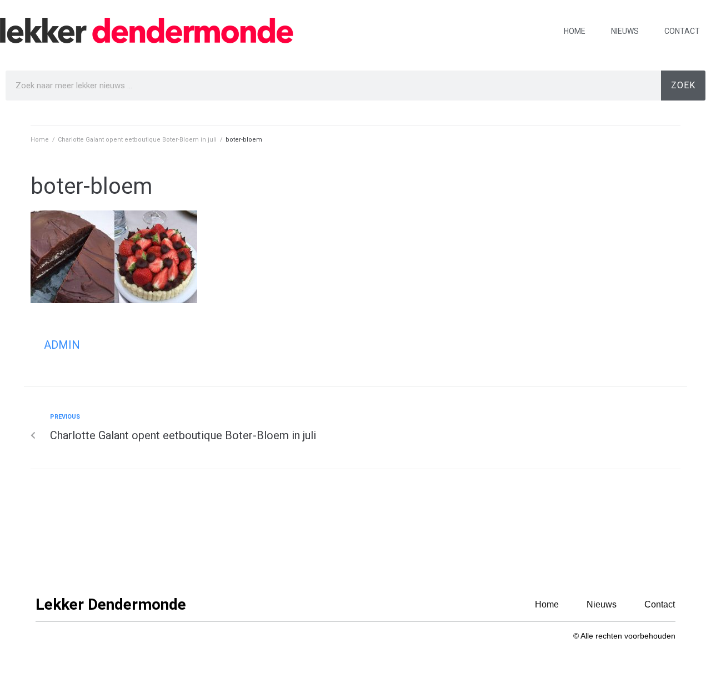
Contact (682, 31)
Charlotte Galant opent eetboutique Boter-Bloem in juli (137, 139)
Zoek (683, 85)
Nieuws (625, 31)
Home (574, 31)
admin (62, 344)
